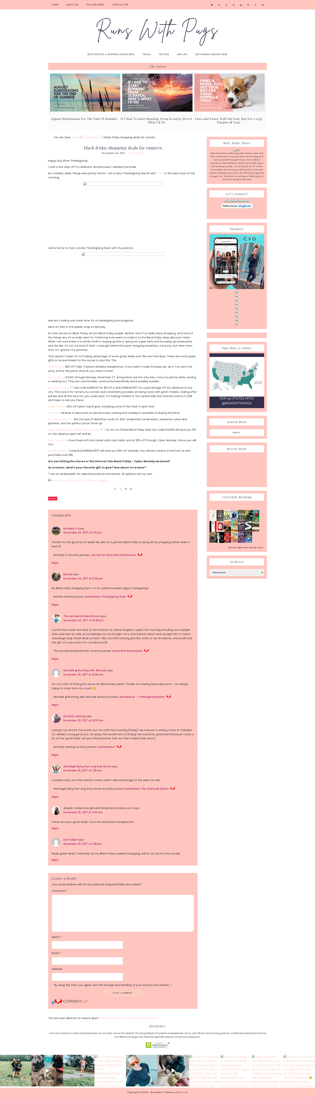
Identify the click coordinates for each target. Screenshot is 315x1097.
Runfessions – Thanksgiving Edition (142, 697)
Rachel (67, 574)
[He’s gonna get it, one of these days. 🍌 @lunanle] (173, 1070)
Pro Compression (59, 419)
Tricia (160, 173)
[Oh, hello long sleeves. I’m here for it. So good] (142, 1070)
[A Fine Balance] (213, 531)
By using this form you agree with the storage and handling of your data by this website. (113, 985)
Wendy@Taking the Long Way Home (87, 766)
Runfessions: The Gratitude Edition (146, 789)
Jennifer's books (237, 505)
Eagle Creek (55, 406)
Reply (55, 563)
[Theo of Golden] (213, 520)
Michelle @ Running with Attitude (84, 670)
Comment (60, 891)
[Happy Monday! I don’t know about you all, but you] (267, 1070)
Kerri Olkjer (70, 840)
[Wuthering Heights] (255, 530)
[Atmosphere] (234, 520)
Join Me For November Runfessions (113, 555)
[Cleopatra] (241, 519)
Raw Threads (56, 440)
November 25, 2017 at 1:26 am (82, 770)
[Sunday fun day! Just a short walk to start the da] (299, 1070)
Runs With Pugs (157, 29)
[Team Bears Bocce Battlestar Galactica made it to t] (16, 1070)
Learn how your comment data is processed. (129, 1018)
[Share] (114, 489)
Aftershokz (55, 367)
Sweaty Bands (57, 451)
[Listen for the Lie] (227, 541)
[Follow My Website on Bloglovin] (237, 207)
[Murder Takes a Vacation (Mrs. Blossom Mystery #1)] (248, 541)
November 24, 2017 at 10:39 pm (83, 620)
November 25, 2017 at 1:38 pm (82, 844)
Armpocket (55, 377)
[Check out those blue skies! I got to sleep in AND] (205, 1070)
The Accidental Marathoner (81, 616)
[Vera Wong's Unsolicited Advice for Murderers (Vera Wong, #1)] (241, 531)
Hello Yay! (182, 1092)
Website (57, 969)
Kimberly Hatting (74, 716)
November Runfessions (127, 651)
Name (57, 937)
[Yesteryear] (234, 530)
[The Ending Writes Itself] (220, 530)
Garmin (53, 413)
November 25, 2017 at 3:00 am (83, 812)
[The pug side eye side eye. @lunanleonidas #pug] (47, 1070)
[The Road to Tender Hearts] (234, 541)
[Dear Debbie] (255, 520)
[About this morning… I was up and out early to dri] (110, 1070)
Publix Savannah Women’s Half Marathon (75, 430)
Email (56, 953)
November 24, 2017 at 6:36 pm (83, 578)
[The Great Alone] (227, 531)
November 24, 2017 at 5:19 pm (82, 532)
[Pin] (125, 489)
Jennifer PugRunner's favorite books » (246, 547)
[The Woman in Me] (220, 542)
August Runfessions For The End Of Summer (84, 119)
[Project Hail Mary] (248, 519)
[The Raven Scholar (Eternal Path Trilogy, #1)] (241, 542)
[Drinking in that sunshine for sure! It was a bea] (79, 1070)
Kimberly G (70, 528)
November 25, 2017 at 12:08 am (83, 674)
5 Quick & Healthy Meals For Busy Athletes (237, 482)
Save (54, 498)
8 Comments (136, 153)
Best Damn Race (59, 388)
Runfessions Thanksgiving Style (105, 596)
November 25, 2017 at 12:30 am (83, 720)
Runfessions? (106, 747)
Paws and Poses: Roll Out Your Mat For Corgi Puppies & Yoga (228, 120)
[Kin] (227, 519)
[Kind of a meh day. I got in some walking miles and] (236, 1070)
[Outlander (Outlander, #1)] (213, 541)
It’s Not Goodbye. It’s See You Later (237, 477)
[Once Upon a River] (248, 530)
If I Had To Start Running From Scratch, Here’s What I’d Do (156, 120)
